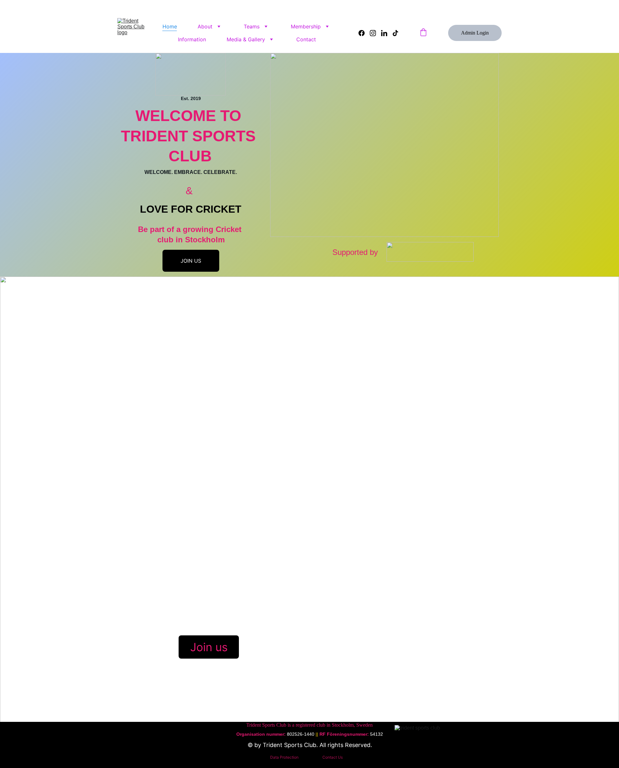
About (205, 26)
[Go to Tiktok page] (395, 33)
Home (169, 26)
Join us (209, 647)
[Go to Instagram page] (375, 33)
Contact (306, 39)
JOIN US (191, 261)
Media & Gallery (246, 39)
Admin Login (475, 32)
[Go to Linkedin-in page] (386, 33)
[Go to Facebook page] (364, 33)
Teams (252, 26)
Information (192, 39)
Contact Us (332, 757)
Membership (306, 26)
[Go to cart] (423, 33)
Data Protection (284, 757)
